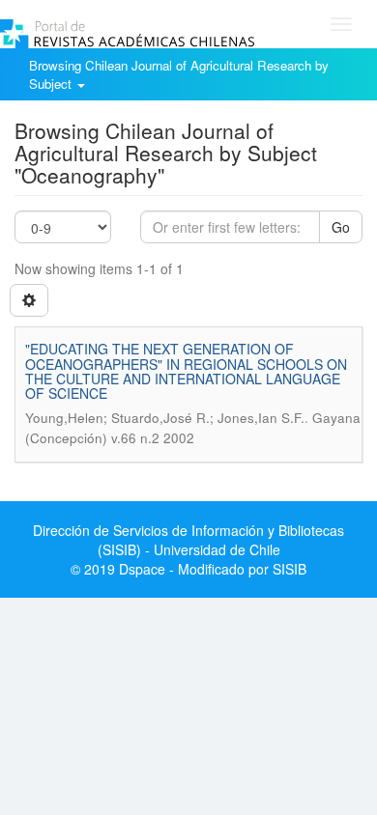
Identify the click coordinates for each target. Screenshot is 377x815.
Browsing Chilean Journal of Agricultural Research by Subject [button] (179, 74)
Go (341, 227)
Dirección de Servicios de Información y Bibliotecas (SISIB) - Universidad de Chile (188, 539)
